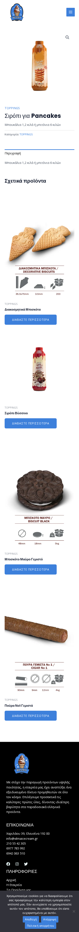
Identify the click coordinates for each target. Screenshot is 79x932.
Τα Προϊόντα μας (18, 890)
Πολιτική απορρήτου (40, 925)
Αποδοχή (31, 919)
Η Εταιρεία (14, 885)
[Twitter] (26, 864)
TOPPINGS (12, 108)
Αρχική (11, 880)
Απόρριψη (49, 919)
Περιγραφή (13, 153)
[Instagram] (17, 864)
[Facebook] (8, 864)
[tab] (39, 153)
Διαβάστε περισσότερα (30, 320)
